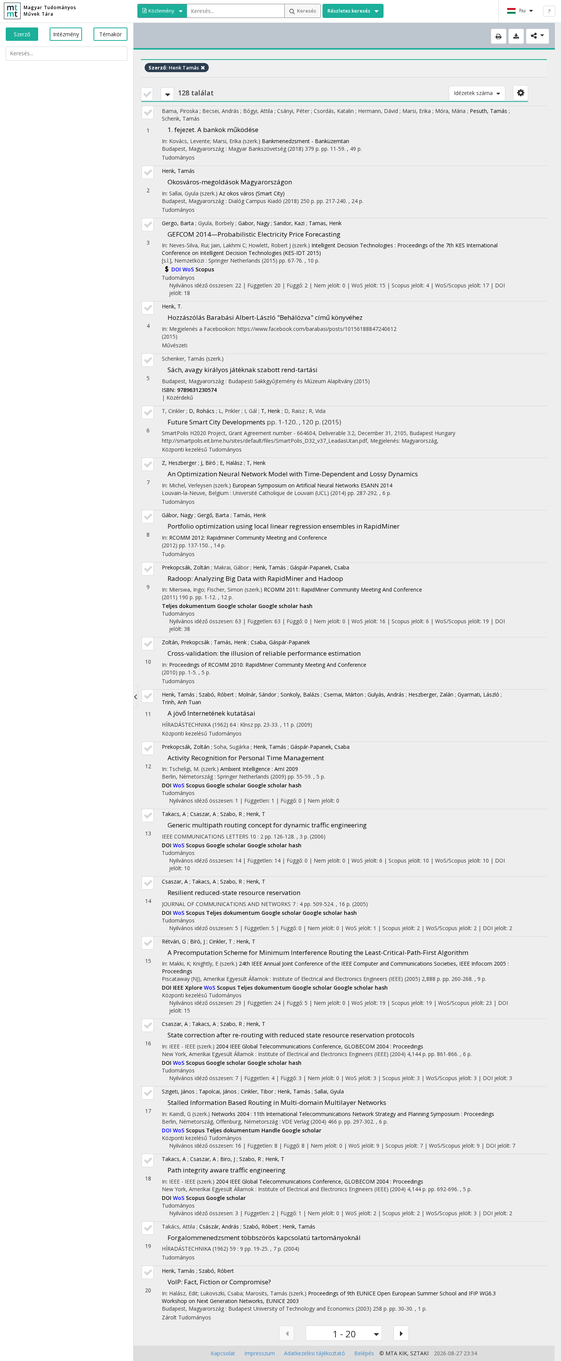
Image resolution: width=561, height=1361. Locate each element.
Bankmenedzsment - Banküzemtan (305, 141)
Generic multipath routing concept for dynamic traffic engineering (267, 825)
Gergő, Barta (213, 515)
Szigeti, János (178, 1091)
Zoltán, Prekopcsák (186, 642)
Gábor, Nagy (177, 515)
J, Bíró (208, 462)
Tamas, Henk (325, 223)
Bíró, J (197, 941)
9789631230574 (197, 389)
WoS (188, 269)
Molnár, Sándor (257, 694)
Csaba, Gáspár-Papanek (280, 642)
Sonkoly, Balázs (299, 694)
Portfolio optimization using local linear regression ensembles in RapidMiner (284, 526)
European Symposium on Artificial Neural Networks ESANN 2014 (312, 485)
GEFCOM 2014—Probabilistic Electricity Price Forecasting (254, 234)
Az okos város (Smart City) (252, 193)
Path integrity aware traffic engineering (226, 1170)
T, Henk (270, 410)
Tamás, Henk (249, 515)
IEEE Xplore (188, 987)
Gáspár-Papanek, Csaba (319, 567)
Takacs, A (174, 814)
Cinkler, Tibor (257, 1091)
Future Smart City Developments (216, 422)
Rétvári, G (174, 941)
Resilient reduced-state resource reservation (234, 892)
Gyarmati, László (478, 694)
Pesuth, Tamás (488, 110)
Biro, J (227, 1159)
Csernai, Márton (343, 694)
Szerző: (158, 67)
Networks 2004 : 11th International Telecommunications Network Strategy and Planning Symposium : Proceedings (352, 1114)
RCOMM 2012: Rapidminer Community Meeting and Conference (248, 537)
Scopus (204, 269)
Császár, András (219, 1226)
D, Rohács (201, 410)
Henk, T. (172, 306)
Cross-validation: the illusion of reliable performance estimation (264, 653)
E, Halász (231, 462)
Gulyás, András (386, 694)
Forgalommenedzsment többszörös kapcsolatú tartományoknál (264, 1237)
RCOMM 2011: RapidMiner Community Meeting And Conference (343, 589)
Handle (271, 1130)
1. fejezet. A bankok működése (213, 129)
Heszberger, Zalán (430, 694)
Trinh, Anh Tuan (181, 702)
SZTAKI (419, 1353)
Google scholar (237, 606)
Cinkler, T (220, 941)
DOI (176, 269)
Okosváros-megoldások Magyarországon (230, 181)
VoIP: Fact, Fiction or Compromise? (219, 1281)
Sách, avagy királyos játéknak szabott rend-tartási (243, 369)
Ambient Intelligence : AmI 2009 (259, 768)
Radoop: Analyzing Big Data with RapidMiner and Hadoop (255, 578)
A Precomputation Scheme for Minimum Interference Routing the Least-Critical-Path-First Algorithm (318, 952)
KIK (403, 1353)
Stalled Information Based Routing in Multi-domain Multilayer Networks (277, 1102)
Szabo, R (231, 814)
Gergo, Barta (178, 223)
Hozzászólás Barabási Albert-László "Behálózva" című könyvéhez (265, 317)
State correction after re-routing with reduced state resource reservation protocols (291, 1034)
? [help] (549, 11)
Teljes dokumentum (189, 606)
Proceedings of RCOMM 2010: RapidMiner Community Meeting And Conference (267, 664)
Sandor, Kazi (289, 223)
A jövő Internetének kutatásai (211, 713)
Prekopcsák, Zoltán (186, 567)
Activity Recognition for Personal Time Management (246, 757)
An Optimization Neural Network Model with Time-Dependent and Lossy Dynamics (293, 473)
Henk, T (255, 814)
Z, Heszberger (179, 462)
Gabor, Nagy (253, 223)
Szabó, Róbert (216, 694)
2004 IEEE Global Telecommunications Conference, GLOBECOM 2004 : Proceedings (319, 1046)
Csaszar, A (203, 814)
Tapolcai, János (218, 1091)
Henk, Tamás (178, 170)
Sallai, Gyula (329, 1091)
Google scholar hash (285, 606)
